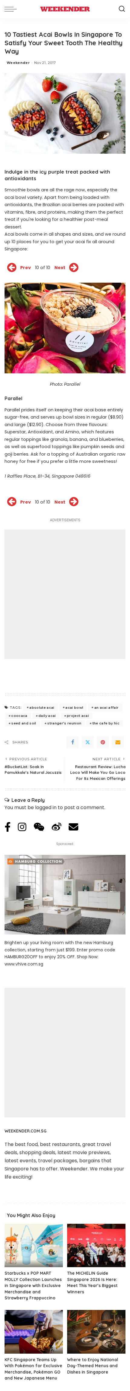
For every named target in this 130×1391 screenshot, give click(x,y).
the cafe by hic (106, 723)
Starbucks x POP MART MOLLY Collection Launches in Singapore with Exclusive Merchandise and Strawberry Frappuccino (33, 1285)
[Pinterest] (103, 742)
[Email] (118, 742)
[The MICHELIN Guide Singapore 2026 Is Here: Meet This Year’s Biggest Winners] (96, 1245)
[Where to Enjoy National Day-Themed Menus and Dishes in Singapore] (96, 1332)
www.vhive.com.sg (24, 964)
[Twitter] (88, 742)
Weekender (18, 63)
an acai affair (106, 707)
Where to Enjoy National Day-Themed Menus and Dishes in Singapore (92, 1365)
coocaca (19, 716)
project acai (78, 716)
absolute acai (41, 707)
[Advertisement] (65, 594)
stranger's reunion (64, 723)
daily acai (47, 716)
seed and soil (23, 723)
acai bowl (74, 707)
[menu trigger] (12, 9)
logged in (46, 807)
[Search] (121, 9)
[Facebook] (73, 742)
